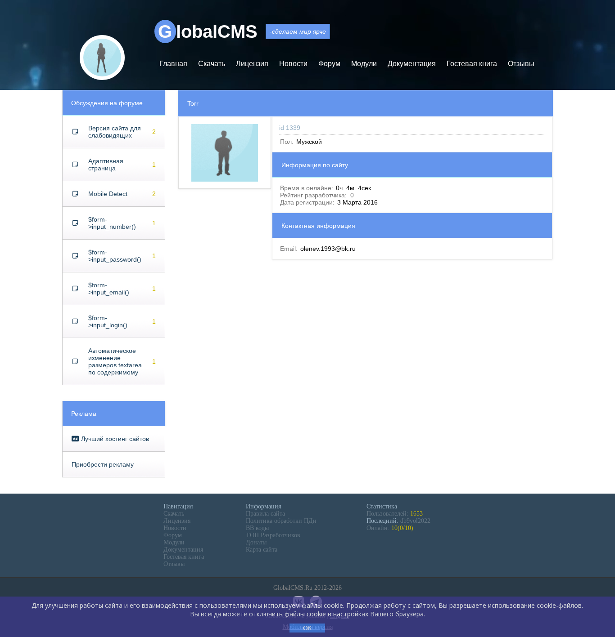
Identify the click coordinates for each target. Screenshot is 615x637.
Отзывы (521, 63)
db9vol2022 (415, 520)
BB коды (257, 528)
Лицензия (252, 63)
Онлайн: (389, 528)
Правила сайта (265, 513)
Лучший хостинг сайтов (114, 438)
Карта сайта (261, 549)
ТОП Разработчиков (273, 535)
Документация (412, 63)
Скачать (211, 63)
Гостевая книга (472, 63)
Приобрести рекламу (103, 464)
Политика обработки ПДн (281, 520)
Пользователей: (394, 513)
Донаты (256, 542)
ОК (307, 628)
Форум (329, 63)
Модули (364, 63)
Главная (173, 63)
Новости (293, 63)
